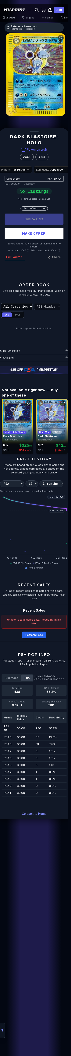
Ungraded (11, 677)
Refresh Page (34, 634)
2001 (26, 157)
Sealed (49, 17)
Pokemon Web (37, 149)
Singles (30, 17)
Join (59, 10)
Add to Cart (34, 219)
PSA (27, 677)
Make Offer (34, 233)
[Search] (36, 10)
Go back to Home (34, 814)
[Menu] (30, 10)
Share (56, 257)
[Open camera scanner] (50, 10)
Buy (7, 314)
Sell (17, 314)
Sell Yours (13, 257)
